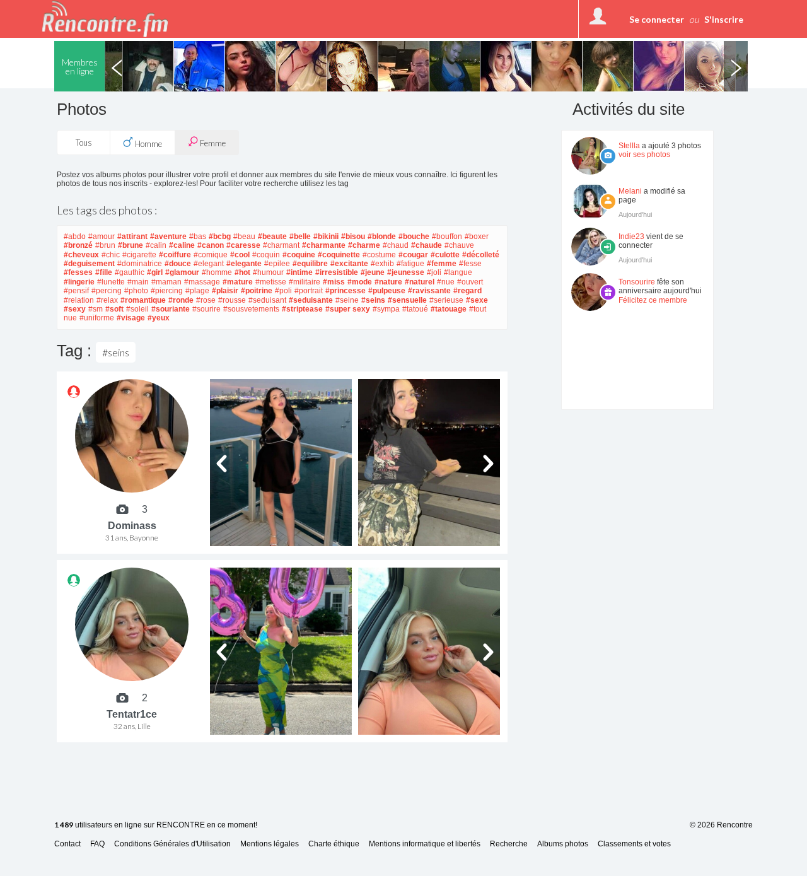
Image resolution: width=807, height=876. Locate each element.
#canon (210, 245)
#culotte (445, 254)
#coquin (266, 254)
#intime (299, 272)
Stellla (629, 145)
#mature (238, 281)
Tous (84, 142)
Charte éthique (333, 844)
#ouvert (470, 281)
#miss (334, 281)
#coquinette (339, 254)
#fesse (470, 263)
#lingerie (79, 281)
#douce (178, 263)
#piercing (167, 290)
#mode (359, 281)
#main (138, 281)
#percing (106, 290)
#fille (103, 272)
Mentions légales (269, 844)
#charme (364, 245)
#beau (244, 236)
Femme (212, 143)
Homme (147, 144)
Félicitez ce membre (652, 300)
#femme (441, 263)
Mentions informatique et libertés (424, 844)
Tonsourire (636, 281)
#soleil (137, 309)
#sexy (75, 309)
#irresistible (336, 272)
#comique (211, 254)
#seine (347, 300)
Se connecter (656, 19)
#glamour (182, 272)
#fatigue (410, 263)
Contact (67, 844)
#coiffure (175, 254)
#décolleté (480, 254)
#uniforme (96, 317)
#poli (283, 290)
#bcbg (220, 236)
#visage (131, 317)
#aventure (168, 236)
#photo (136, 290)
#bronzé (78, 245)
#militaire (304, 281)
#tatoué (415, 309)
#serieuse (446, 300)
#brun (105, 245)
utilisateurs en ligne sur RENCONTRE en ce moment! (155, 825)
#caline (182, 245)
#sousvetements (251, 309)
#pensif (76, 290)
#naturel (419, 281)
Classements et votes (634, 844)
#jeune (373, 272)
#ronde (181, 300)
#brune (130, 245)
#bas (197, 236)
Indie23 (631, 236)
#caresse (243, 245)
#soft (114, 309)
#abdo (75, 236)
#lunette (111, 281)
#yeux (159, 317)
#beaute (272, 236)
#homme (217, 272)
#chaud (396, 245)
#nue (446, 281)
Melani (630, 191)
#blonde (382, 236)
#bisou (353, 236)
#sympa (386, 309)
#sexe (477, 300)
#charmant (281, 245)
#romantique (143, 300)
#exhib (382, 263)
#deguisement (89, 263)
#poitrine (256, 290)
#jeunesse (405, 272)
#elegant (209, 263)
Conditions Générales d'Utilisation (172, 844)
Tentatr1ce (132, 714)
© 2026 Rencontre (721, 825)
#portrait (308, 290)
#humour (268, 272)
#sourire (206, 309)
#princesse (345, 290)
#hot (242, 272)
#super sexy (347, 309)
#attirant (132, 236)
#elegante (244, 263)
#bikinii (326, 236)
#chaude (426, 245)
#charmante (323, 245)
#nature (388, 281)
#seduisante (311, 300)
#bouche (413, 236)
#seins (373, 300)
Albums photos (562, 844)
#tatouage (449, 309)
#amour (101, 236)
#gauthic (129, 272)
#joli (434, 272)
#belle (300, 236)
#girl (155, 272)
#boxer (477, 236)
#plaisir (225, 290)
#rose (206, 300)
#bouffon (447, 236)
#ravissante (429, 290)
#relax (107, 300)
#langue (458, 272)
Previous (117, 66)
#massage (202, 281)
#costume (379, 254)
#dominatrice (139, 263)
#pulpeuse (386, 290)
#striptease (302, 309)
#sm (95, 309)
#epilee (277, 263)
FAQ (97, 844)
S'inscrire (723, 19)
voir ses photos (644, 154)
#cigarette (139, 254)
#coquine (298, 254)
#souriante (170, 309)
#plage (197, 290)
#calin (156, 245)
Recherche (509, 844)
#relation (79, 300)
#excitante (349, 263)
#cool (240, 254)
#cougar (413, 254)
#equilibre (310, 263)
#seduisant (267, 300)
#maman (166, 281)
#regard (467, 290)
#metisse (270, 281)
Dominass (132, 525)
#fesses (78, 272)
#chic (111, 254)
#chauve (459, 245)
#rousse (232, 300)
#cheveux (81, 254)
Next (736, 66)
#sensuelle (407, 300)
